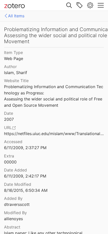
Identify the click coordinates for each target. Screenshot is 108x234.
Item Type (13, 52)
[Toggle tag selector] (79, 5)
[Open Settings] (90, 5)
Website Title (16, 80)
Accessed (13, 141)
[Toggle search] (69, 5)
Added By (13, 198)
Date (8, 113)
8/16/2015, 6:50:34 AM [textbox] (25, 190)
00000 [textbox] (10, 161)
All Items (16, 15)
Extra (9, 155)
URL (8, 127)
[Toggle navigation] (100, 5)
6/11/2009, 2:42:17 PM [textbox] (25, 176)
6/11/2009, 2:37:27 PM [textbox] (25, 147)
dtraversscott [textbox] (17, 204)
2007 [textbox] (9, 119)
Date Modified (17, 184)
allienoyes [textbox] (13, 218)
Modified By (15, 212)
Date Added (15, 169)
